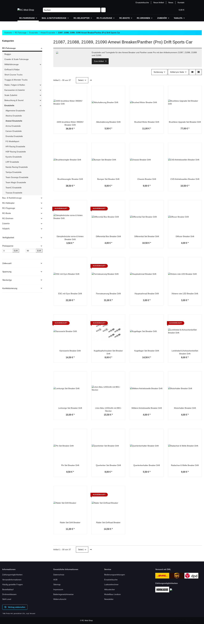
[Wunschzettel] (168, 10)
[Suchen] (103, 10)
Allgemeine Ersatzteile (15, 110)
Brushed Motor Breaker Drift (146, 122)
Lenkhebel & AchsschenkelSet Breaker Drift (185, 352)
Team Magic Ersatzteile (16, 182)
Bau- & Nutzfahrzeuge (12, 198)
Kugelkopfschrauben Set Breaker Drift (108, 352)
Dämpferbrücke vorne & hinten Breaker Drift (70, 237)
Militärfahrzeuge (11, 64)
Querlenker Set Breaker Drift (108, 465)
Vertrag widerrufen (16, 607)
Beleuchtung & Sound (13, 100)
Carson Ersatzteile (14, 131)
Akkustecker (109, 589)
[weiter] (90, 80)
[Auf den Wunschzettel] (82, 97)
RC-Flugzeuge (8, 208)
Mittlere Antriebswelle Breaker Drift (147, 408)
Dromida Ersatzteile (14, 136)
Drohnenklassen (9, 594)
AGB (55, 579)
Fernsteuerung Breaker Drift (108, 293)
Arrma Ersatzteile (13, 126)
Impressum (58, 589)
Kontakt (181, 2)
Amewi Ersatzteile (14, 121)
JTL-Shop (189, 621)
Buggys (7, 54)
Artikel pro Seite (177, 72)
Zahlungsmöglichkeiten (12, 575)
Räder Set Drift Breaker (70, 522)
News (170, 2)
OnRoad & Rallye (12, 69)
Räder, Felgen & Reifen (14, 85)
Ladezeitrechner (111, 584)
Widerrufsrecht (59, 599)
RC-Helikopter (8, 203)
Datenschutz (58, 575)
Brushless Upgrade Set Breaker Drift (185, 122)
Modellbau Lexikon (112, 594)
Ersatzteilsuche (142, 2)
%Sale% (5, 229)
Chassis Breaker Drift (146, 179)
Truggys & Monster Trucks (15, 80)
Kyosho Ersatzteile (14, 157)
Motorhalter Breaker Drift (185, 408)
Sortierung (158, 72)
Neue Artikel (158, 2)
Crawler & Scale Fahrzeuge (16, 59)
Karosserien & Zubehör (14, 90)
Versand (32, 613)
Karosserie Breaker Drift (70, 351)
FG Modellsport (12, 141)
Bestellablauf (7, 589)
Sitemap (57, 584)
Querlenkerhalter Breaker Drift (146, 465)
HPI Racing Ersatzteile (15, 146)
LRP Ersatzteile (12, 162)
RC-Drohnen (7, 218)
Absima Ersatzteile (14, 116)
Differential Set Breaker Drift (146, 236)
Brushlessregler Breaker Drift (70, 179)
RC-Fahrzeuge (9, 48)
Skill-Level (6, 599)
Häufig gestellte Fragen (12, 584)
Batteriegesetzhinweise (63, 594)
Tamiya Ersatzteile (14, 172)
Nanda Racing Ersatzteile (17, 167)
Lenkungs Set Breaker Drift (70, 408)
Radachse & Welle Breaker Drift (185, 465)
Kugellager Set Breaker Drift (146, 351)
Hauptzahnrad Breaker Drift (147, 293)
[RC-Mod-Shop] (25, 10)
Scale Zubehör (10, 95)
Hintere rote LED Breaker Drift (185, 293)
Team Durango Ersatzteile (17, 177)
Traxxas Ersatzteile (14, 193)
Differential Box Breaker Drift (108, 236)
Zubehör (6, 223)
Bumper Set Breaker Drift (108, 179)
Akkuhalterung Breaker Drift (108, 122)
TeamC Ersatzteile (14, 187)
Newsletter (109, 599)
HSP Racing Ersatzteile (16, 152)
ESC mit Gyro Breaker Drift (70, 293)
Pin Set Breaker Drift (70, 465)
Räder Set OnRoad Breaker (108, 522)
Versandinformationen (12, 579)
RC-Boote (6, 213)
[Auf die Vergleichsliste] (82, 90)
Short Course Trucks (13, 75)
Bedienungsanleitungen (114, 575)
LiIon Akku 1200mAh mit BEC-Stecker (108, 409)
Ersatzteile (9, 105)
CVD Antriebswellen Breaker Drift (184, 179)
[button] (161, 10)
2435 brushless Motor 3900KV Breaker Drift (70, 123)
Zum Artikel (99, 61)
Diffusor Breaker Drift (185, 236)
